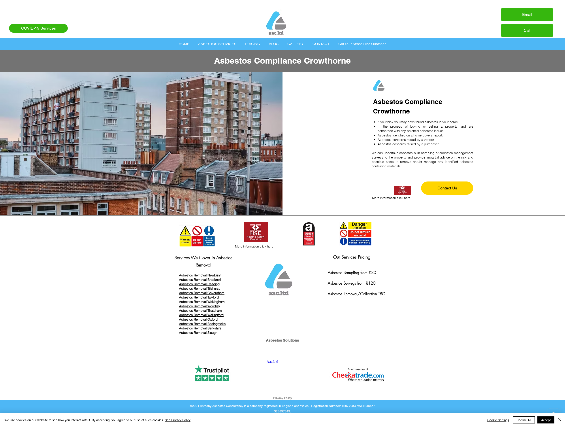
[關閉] (559, 419)
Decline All (523, 420)
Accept (546, 420)
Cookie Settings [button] (498, 420)
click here (404, 198)
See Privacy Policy (177, 420)
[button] (217, 44)
